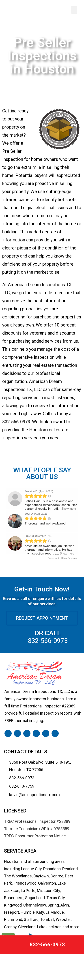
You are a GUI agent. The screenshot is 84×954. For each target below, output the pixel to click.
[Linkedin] (26, 733)
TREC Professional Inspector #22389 (37, 821)
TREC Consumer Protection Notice (35, 836)
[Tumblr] (17, 733)
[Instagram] (36, 733)
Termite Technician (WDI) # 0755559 (36, 828)
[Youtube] (55, 733)
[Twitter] (45, 733)
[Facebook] (8, 733)
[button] (74, 10)
